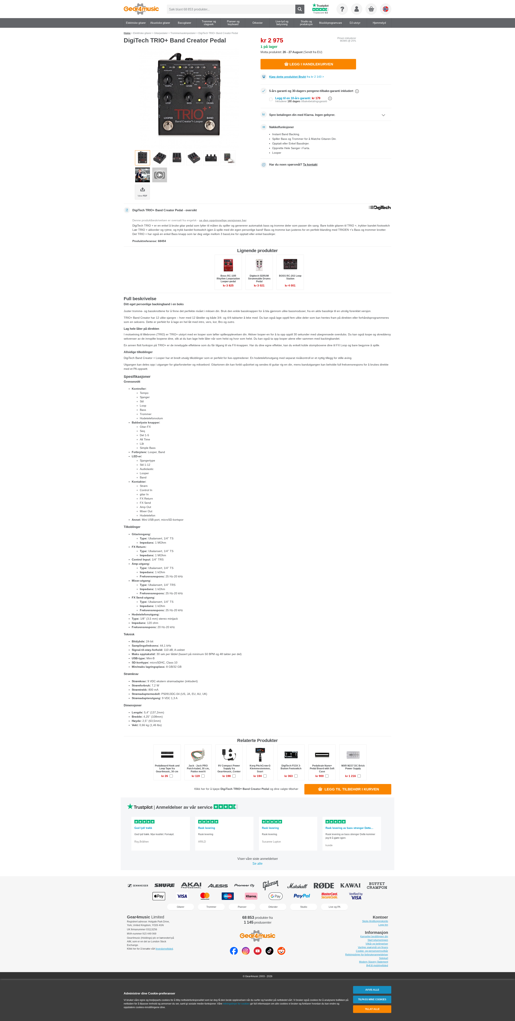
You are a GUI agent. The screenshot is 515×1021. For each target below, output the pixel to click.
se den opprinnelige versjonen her (222, 220)
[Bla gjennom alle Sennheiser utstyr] (141, 885)
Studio (303, 907)
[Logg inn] (356, 9)
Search (299, 9)
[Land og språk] (385, 9)
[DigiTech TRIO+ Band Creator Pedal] (189, 98)
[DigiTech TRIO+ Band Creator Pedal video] (142, 175)
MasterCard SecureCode (329, 896)
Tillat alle (372, 1009)
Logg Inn (383, 924)
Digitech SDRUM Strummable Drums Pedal (259, 278)
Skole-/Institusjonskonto (375, 921)
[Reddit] (281, 953)
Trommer (211, 907)
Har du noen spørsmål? (293, 164)
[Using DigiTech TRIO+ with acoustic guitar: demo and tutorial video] (159, 175)
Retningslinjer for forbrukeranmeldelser (366, 954)
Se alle (257, 863)
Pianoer (242, 907)
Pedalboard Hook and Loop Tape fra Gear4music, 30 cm (167, 768)
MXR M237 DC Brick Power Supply (353, 767)
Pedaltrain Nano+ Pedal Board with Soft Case (322, 768)
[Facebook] (234, 953)
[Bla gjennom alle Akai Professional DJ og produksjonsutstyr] (194, 885)
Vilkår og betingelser (377, 943)
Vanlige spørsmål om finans (373, 947)
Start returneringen (378, 940)
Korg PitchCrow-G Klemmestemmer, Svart (260, 768)
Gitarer (180, 907)
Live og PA (334, 907)
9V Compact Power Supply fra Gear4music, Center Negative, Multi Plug (229, 770)
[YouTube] (258, 953)
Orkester (273, 907)
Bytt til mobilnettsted (377, 965)
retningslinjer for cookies (236, 1003)
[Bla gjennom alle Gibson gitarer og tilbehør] (273, 885)
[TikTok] (269, 953)
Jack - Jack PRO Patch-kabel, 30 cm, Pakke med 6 (198, 768)
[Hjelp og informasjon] (342, 9)
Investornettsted (164, 948)
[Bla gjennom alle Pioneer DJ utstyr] (247, 885)
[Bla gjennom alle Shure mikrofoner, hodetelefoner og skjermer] (167, 885)
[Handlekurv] (371, 9)
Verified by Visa (356, 896)
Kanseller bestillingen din (374, 936)
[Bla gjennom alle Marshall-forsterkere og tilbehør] (300, 885)
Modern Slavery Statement (373, 961)
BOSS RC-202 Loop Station (290, 277)
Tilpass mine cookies (372, 999)
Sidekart (383, 958)
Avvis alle (372, 989)
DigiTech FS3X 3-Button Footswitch (291, 767)
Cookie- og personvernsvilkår (372, 951)
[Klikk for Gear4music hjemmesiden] (141, 9)
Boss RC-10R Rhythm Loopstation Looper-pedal (228, 278)
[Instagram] (246, 953)
